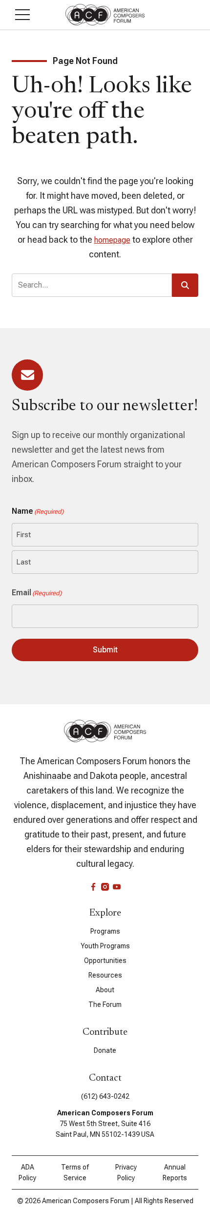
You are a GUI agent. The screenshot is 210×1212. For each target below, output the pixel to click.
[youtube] (117, 887)
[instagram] (105, 887)
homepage (112, 240)
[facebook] (93, 887)
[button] (22, 14)
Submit (105, 649)
